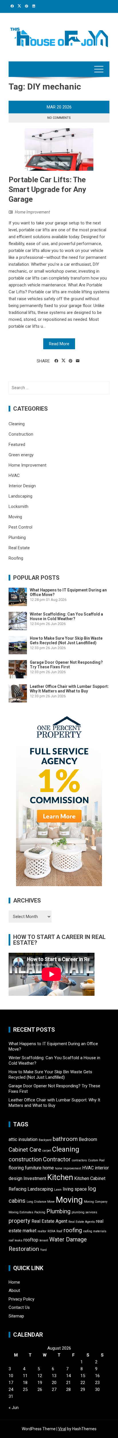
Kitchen (60, 1177)
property (19, 1220)
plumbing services (84, 1212)
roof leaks (15, 1240)
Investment (34, 1178)
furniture (33, 1168)
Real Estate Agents (81, 1222)
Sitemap (16, 1316)
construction (25, 1159)
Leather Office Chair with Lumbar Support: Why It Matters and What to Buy (69, 688)
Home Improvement (32, 212)
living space (75, 1189)
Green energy (21, 454)
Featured (17, 444)
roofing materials (94, 1231)
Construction (21, 434)
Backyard (45, 1140)
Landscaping (20, 496)
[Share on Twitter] (63, 360)
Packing (39, 1212)
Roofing (16, 558)
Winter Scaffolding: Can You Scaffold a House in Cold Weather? (66, 616)
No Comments (59, 118)
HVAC (14, 475)
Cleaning (17, 423)
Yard (43, 1250)
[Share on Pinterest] (70, 361)
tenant (44, 1240)
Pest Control (20, 527)
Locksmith (18, 506)
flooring (16, 1168)
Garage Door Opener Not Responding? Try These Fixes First (66, 664)
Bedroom (88, 1139)
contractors (79, 1160)
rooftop (30, 1240)
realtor (42, 1231)
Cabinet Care (25, 1149)
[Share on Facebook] (56, 361)
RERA (51, 1231)
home (48, 1168)
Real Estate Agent (49, 1221)
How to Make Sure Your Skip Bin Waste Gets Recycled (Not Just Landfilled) (66, 640)
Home (14, 1282)
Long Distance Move (41, 1202)
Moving (15, 516)
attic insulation (23, 1139)
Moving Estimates (21, 1212)
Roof (59, 1231)
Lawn (58, 1189)
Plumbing (17, 537)
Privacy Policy (21, 1299)
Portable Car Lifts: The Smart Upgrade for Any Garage (47, 189)
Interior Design (22, 485)
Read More (59, 343)
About (14, 1290)
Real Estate (19, 547)
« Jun (14, 1407)
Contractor (57, 1159)
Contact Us (19, 1307)
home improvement (68, 1168)
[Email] (77, 361)
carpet (46, 1150)
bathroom (65, 1139)
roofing (73, 1230)
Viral (62, 1429)
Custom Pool (96, 1160)
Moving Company (95, 1202)
